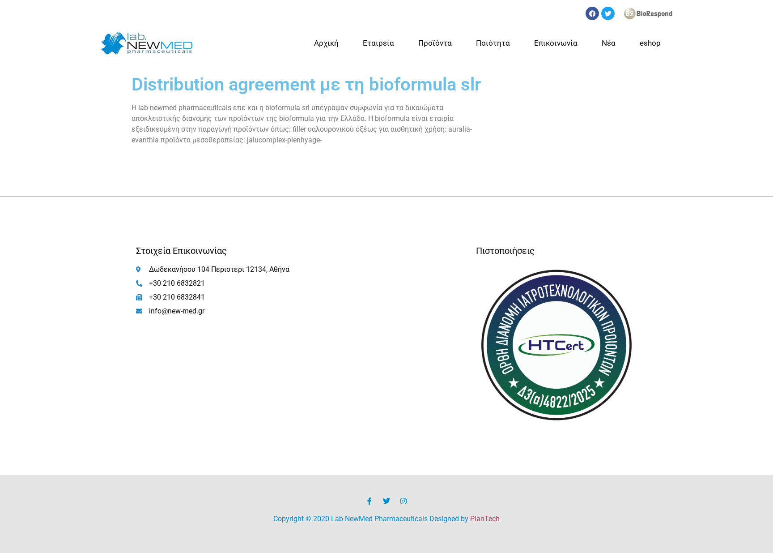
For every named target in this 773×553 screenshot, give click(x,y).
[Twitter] (608, 13)
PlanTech (485, 518)
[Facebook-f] (369, 501)
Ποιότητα (493, 43)
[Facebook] (592, 13)
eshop (650, 43)
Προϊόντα (435, 43)
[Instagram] (403, 501)
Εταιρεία (378, 43)
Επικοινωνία (556, 43)
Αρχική (326, 43)
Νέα (609, 43)
